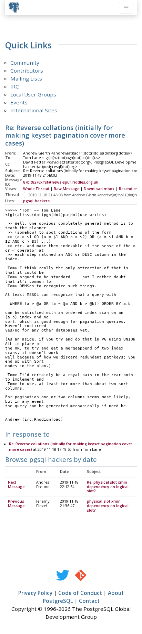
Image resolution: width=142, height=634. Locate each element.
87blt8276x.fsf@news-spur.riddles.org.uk (60, 182)
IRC (14, 86)
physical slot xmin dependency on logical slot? (108, 506)
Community (24, 62)
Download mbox (99, 188)
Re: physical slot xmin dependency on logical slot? (108, 487)
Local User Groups (33, 94)
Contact (89, 600)
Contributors (26, 70)
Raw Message (66, 188)
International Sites (33, 110)
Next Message (16, 484)
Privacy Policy (35, 592)
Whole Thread (36, 188)
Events (19, 102)
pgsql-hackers (36, 200)
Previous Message (16, 503)
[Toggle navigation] (126, 7)
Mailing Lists (26, 78)
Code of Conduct (80, 592)
